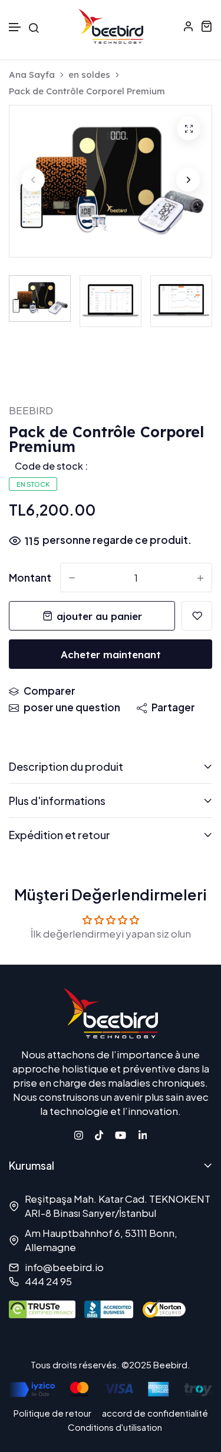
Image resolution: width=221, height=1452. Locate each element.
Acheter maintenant (111, 654)
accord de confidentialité (155, 1412)
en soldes (89, 75)
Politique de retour (52, 1412)
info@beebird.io (64, 1266)
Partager (173, 707)
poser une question (72, 707)
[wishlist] (197, 616)
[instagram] (78, 1133)
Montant (30, 577)
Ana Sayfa (32, 75)
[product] (188, 128)
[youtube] (120, 1133)
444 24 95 (48, 1281)
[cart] (206, 26)
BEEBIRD (31, 410)
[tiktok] (99, 1133)
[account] (188, 26)
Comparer (49, 690)
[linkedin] (142, 1133)
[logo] (110, 26)
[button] (15, 27)
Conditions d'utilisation (115, 1427)
